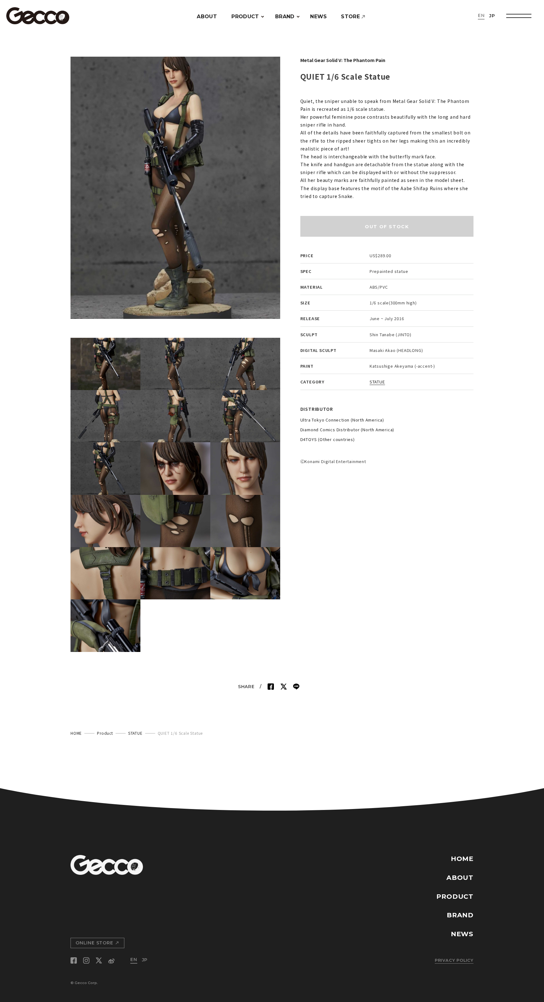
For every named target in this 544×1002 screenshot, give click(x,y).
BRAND (285, 17)
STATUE (377, 382)
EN (481, 15)
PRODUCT (245, 17)
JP (492, 16)
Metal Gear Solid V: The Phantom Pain (342, 60)
